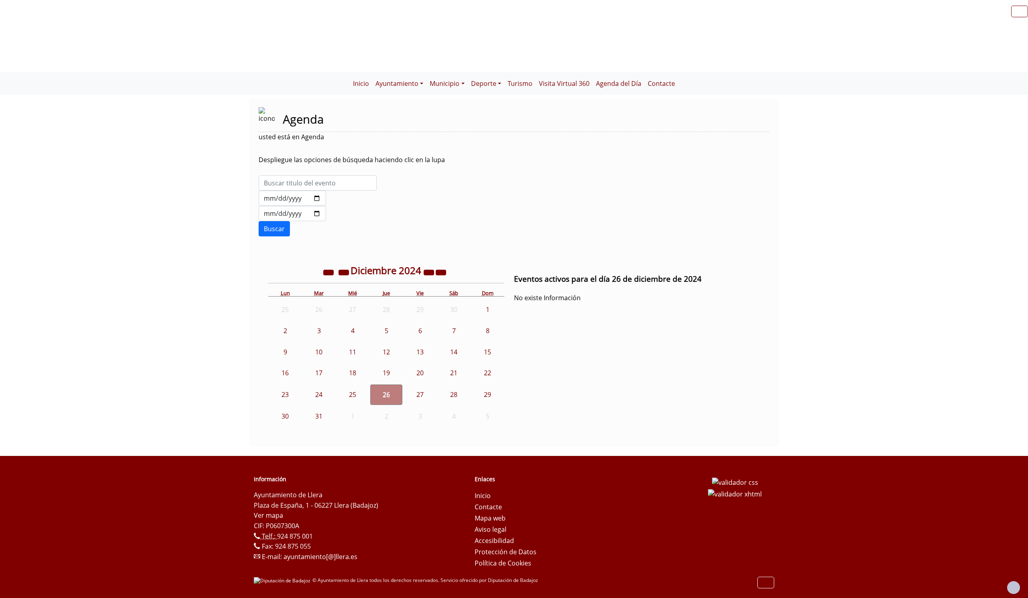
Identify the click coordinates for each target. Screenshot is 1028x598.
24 (318, 394)
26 (386, 394)
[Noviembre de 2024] (345, 271)
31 (318, 416)
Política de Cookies (503, 563)
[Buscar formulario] (274, 228)
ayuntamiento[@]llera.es (320, 556)
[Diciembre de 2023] (329, 271)
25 (352, 394)
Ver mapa (268, 515)
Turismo (520, 83)
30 (285, 416)
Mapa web (490, 518)
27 (420, 394)
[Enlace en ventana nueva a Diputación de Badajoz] (283, 580)
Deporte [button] (483, 83)
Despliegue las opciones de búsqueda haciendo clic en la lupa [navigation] (352, 159)
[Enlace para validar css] (735, 481)
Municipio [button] (444, 83)
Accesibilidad (494, 540)
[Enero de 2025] (441, 271)
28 (453, 394)
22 (487, 372)
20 (420, 372)
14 (453, 352)
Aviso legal (490, 529)
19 (386, 372)
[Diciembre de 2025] (430, 271)
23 (285, 394)
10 (318, 352)
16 (285, 372)
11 (352, 352)
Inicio (361, 83)
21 (453, 372)
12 (386, 352)
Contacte (661, 83)
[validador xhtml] (735, 493)
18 (352, 372)
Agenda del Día (618, 83)
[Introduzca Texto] (318, 183)
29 (487, 394)
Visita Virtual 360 (564, 83)
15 (487, 352)
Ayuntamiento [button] (396, 83)
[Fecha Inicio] (292, 198)
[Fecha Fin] (292, 213)
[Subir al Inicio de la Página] (1013, 587)
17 (318, 372)
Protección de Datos (505, 551)
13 (420, 352)
